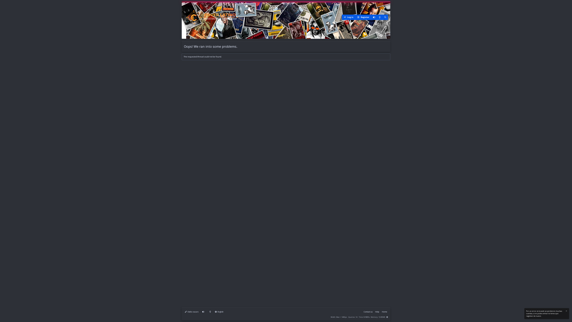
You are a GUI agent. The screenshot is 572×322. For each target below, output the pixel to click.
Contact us (368, 312)
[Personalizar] (374, 17)
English (220, 312)
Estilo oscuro (193, 312)
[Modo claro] (379, 17)
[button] (387, 317)
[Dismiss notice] (566, 311)
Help (377, 312)
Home (384, 312)
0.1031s (366, 317)
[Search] (385, 17)
